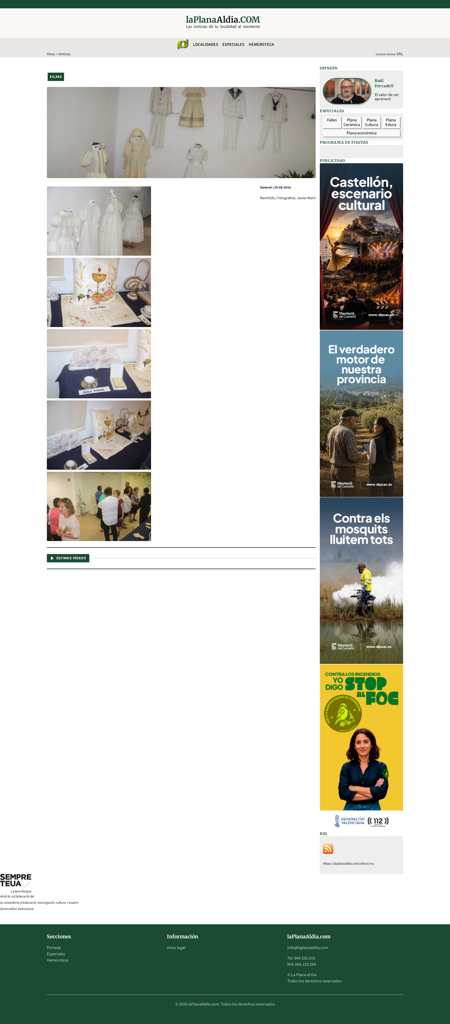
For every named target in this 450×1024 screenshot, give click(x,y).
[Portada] (182, 44)
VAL (400, 54)
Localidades (205, 44)
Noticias (65, 54)
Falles (332, 120)
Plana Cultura (371, 122)
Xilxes (51, 54)
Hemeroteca (261, 44)
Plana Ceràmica (351, 122)
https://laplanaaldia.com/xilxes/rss (348, 863)
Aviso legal (176, 948)
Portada (54, 948)
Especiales (233, 44)
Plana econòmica (362, 133)
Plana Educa (390, 122)
